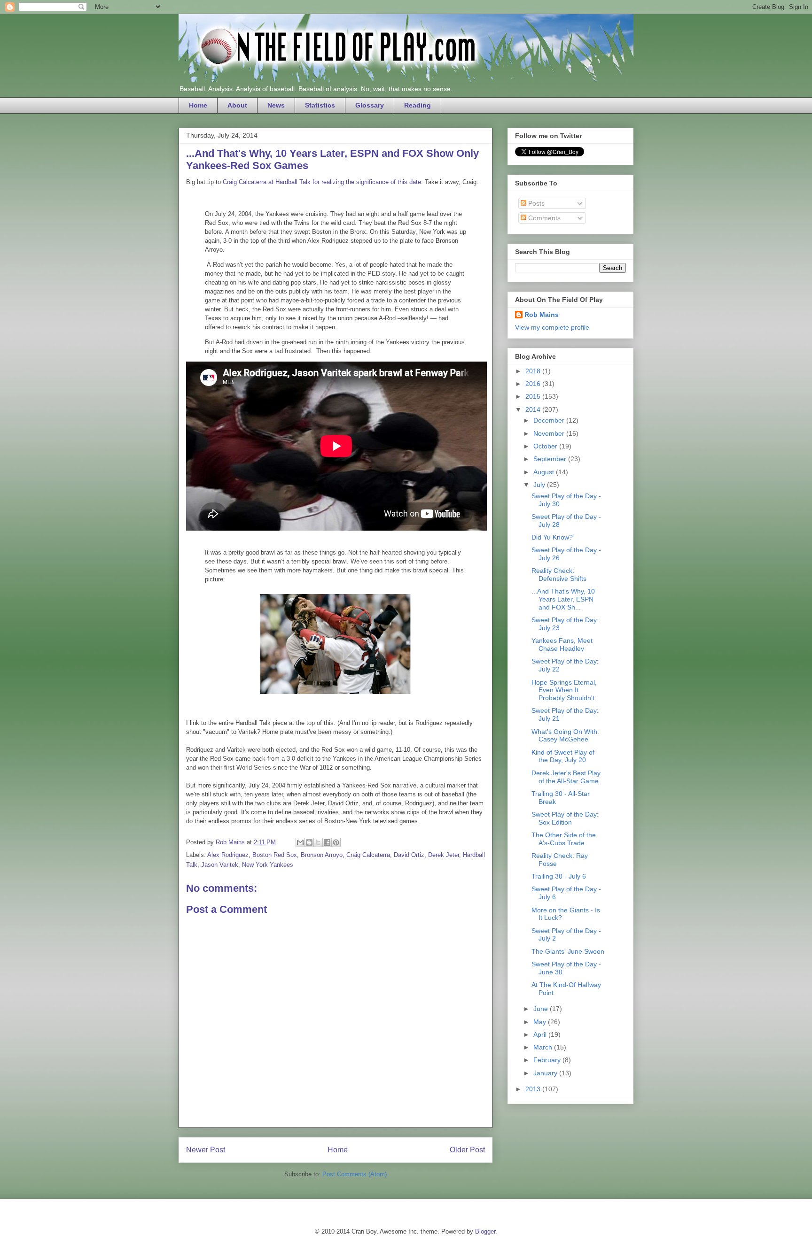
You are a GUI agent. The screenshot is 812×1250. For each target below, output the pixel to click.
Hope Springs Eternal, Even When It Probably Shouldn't (564, 690)
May (540, 1022)
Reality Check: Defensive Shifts (558, 574)
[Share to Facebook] (327, 842)
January (546, 1073)
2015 (533, 396)
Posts (535, 203)
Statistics (320, 105)
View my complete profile (552, 327)
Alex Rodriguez (228, 854)
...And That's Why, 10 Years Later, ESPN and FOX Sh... (563, 599)
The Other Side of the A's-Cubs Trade (563, 839)
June (541, 1008)
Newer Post (205, 1150)
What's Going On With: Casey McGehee (565, 735)
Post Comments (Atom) (354, 1174)
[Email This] (300, 842)
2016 (533, 383)
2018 (533, 371)
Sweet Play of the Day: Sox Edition (565, 818)
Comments (543, 218)
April (540, 1034)
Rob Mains (541, 314)
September (550, 459)
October (546, 446)
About (237, 105)
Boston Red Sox (274, 854)
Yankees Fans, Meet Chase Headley (562, 644)
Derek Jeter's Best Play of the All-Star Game (566, 777)
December (549, 420)
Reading (417, 105)
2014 (533, 409)
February (547, 1060)
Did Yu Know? (552, 537)
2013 (533, 1089)
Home (198, 105)
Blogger (485, 1231)
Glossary (369, 105)
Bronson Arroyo (322, 854)
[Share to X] (318, 842)
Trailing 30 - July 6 (558, 876)
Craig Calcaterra (368, 854)
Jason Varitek (219, 864)
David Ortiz (409, 854)
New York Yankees (267, 864)
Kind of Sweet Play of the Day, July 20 (562, 756)
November (549, 433)
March (543, 1047)
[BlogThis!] (309, 842)
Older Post (467, 1150)
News (276, 105)
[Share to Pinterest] (336, 842)
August (544, 472)
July (540, 484)
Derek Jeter (443, 854)
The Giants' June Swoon (567, 951)
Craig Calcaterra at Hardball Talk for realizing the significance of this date (322, 181)
